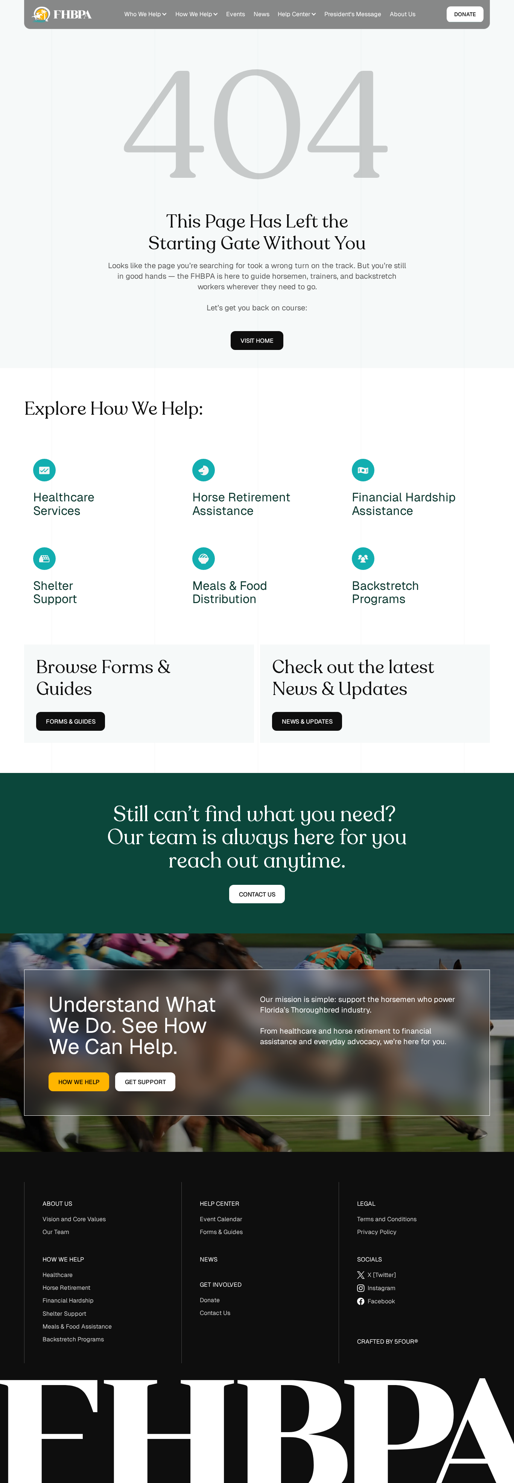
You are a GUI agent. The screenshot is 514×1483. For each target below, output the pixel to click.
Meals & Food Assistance (77, 1326)
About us (57, 1204)
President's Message (352, 14)
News (261, 14)
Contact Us (215, 1313)
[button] (145, 14)
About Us (402, 14)
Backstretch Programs (73, 1339)
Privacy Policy (377, 1232)
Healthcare (58, 1275)
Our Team (56, 1232)
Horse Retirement (66, 1288)
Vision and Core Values (74, 1219)
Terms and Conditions (387, 1219)
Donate (210, 1300)
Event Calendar (221, 1219)
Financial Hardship (68, 1300)
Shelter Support (64, 1314)
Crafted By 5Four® (387, 1341)
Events (235, 14)
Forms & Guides (221, 1232)
